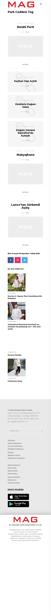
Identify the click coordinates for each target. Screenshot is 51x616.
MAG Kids (12, 468)
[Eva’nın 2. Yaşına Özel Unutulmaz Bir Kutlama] (17, 282)
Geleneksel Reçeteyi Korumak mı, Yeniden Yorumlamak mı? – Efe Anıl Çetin (24, 326)
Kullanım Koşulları (16, 458)
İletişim (11, 440)
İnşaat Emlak (14, 477)
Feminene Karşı (15, 381)
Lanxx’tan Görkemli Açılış (25, 206)
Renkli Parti (25, 27)
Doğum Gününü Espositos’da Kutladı (25, 133)
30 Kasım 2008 (28, 201)
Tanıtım (19, 151)
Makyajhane (26, 154)
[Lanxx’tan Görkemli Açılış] (25, 227)
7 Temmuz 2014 (29, 126)
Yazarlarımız (14, 483)
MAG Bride (13, 471)
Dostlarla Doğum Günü (25, 105)
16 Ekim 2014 (28, 77)
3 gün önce (11, 293)
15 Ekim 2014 (29, 100)
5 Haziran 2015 (29, 23)
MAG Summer (14, 465)
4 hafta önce (12, 321)
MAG (27, 32)
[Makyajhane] (25, 174)
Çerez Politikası (15, 446)
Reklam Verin (14, 455)
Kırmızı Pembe (14, 355)
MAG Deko (12, 474)
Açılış (19, 201)
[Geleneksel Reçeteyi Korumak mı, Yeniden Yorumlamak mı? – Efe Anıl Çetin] (17, 311)
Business (12, 480)
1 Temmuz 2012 (29, 151)
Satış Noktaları (15, 443)
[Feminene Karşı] (17, 367)
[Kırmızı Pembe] (17, 341)
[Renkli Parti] (25, 46)
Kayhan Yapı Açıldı (25, 81)
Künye (11, 452)
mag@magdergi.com (19, 421)
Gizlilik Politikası (16, 449)
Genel (19, 23)
